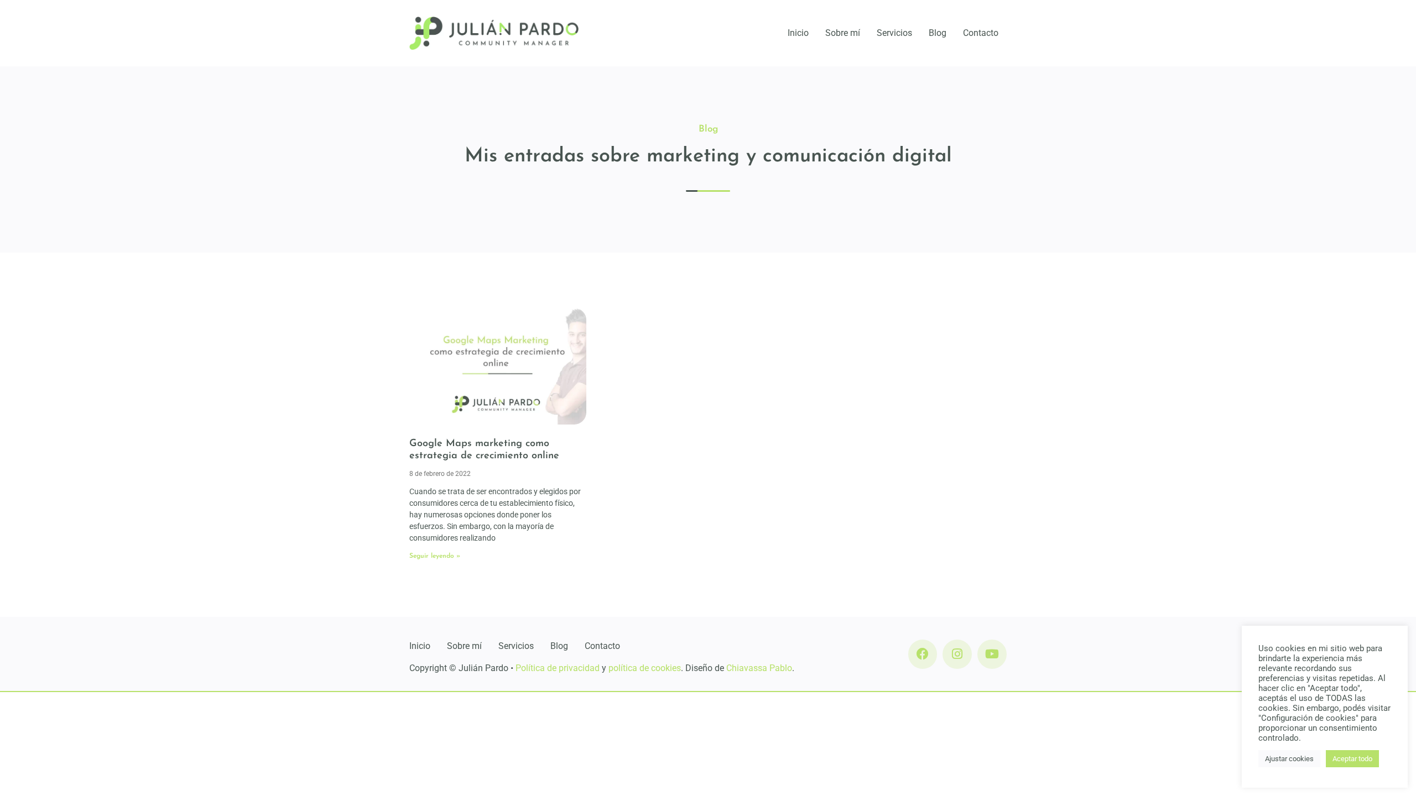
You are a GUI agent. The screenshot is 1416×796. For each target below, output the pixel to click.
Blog (937, 33)
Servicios (894, 33)
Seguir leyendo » (434, 556)
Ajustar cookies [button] (1289, 759)
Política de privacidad (558, 668)
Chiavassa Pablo (759, 668)
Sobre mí (842, 33)
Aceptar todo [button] (1352, 759)
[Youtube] (992, 654)
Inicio (798, 33)
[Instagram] (957, 654)
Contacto (980, 33)
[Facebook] (923, 654)
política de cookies (644, 668)
